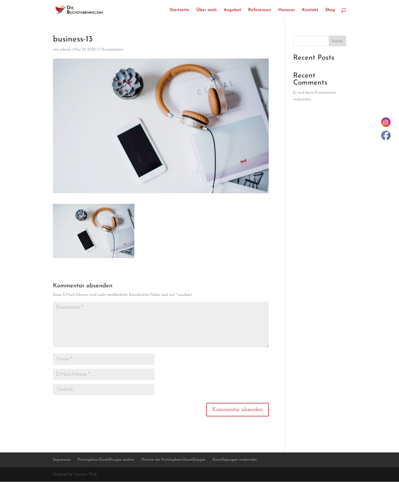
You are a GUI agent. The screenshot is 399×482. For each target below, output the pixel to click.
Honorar (286, 10)
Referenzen (259, 10)
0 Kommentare (111, 49)
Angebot (232, 10)
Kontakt (310, 10)
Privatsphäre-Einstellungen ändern (106, 460)
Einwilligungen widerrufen (235, 460)
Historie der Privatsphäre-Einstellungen (173, 460)
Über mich (206, 10)
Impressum (62, 460)
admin (65, 49)
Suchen (337, 41)
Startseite (179, 10)
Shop (330, 10)
